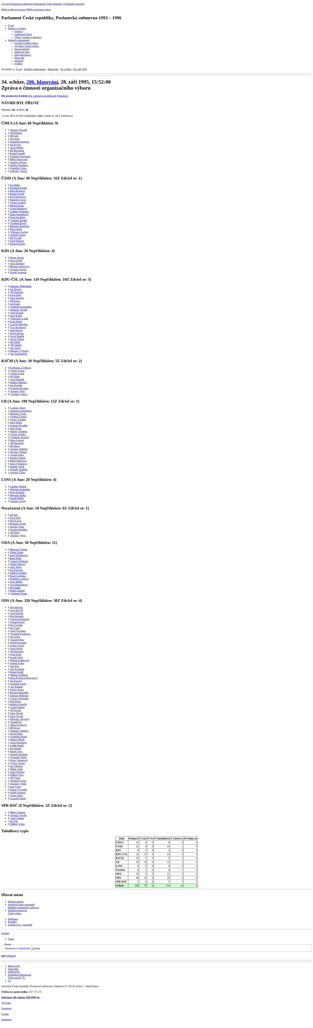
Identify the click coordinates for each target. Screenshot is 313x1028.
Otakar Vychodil (18, 789)
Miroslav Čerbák (18, 549)
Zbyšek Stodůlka (18, 529)
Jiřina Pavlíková (18, 725)
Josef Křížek (16, 147)
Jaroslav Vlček (18, 535)
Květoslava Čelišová (20, 367)
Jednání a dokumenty (19, 40)
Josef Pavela (16, 330)
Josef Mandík (17, 379)
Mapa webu (14, 966)
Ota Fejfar (15, 636)
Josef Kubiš (16, 315)
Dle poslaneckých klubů (14, 96)
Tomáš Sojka (17, 455)
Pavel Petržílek (17, 217)
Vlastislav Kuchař (19, 437)
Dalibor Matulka (18, 382)
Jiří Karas (15, 301)
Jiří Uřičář (15, 342)
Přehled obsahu (16, 901)
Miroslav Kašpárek (20, 489)
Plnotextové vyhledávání (17, 948)
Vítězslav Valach (18, 171)
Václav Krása (17, 689)
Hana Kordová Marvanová (23, 678)
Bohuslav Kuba (18, 523)
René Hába (15, 558)
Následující (62, 96)
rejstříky (18, 63)
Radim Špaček (17, 590)
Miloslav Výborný (19, 351)
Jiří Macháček (17, 150)
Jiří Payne (15, 728)
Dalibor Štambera (19, 165)
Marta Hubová (17, 564)
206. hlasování (42, 82)
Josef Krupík (16, 312)
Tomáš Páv (16, 722)
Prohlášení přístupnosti (19, 974)
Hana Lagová (17, 440)
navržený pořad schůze (26, 43)
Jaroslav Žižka (17, 472)
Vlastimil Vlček (18, 780)
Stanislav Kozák (18, 309)
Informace (13, 919)
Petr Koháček (17, 669)
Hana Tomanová (18, 760)
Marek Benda (17, 257)
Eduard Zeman (17, 243)
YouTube (6, 1003)
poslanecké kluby (23, 34)
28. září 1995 (80, 69)
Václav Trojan (17, 763)
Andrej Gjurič (17, 645)
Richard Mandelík (19, 692)
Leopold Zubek (18, 798)
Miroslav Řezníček (19, 226)
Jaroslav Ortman (18, 452)
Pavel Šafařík (17, 336)
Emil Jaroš (15, 654)
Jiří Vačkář (15, 345)
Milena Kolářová (19, 675)
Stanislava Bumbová (20, 411)
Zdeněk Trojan (17, 235)
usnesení (18, 60)
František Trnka (18, 168)
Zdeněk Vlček (17, 466)
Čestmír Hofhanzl (19, 561)
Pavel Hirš (15, 518)
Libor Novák (16, 713)
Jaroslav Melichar (19, 695)
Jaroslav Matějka (19, 449)
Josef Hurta (16, 428)
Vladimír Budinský (20, 619)
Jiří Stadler (15, 587)
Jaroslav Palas (17, 526)
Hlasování (53, 69)
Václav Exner (17, 370)
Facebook (6, 1008)
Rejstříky (12, 922)
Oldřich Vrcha (17, 824)
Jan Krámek (16, 686)
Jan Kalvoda (16, 570)
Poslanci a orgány (17, 28)
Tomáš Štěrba (17, 498)
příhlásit (11, 956)
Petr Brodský (17, 616)
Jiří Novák (15, 710)
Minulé (52, 96)
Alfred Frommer (18, 642)
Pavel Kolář (16, 260)
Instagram (6, 1019)
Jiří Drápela (16, 133)
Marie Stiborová (18, 460)
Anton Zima (16, 795)
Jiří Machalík (17, 443)
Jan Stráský (16, 748)
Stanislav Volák (18, 783)
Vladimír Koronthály (21, 306)
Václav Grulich (18, 202)
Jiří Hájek (15, 376)
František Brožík (18, 188)
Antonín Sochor (18, 269)
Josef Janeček (17, 298)
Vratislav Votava (18, 394)
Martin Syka (16, 751)
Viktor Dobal (16, 552)
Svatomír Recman (19, 388)
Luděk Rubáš (17, 745)
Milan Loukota (17, 812)
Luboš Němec (17, 707)
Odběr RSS (14, 972)
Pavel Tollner (17, 339)
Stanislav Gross (18, 199)
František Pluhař (18, 736)
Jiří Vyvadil (16, 238)
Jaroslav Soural (17, 458)
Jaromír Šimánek (19, 754)
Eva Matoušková (19, 584)
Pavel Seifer (16, 229)
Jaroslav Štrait (17, 391)
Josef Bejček (16, 613)
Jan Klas (14, 666)
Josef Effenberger (19, 555)
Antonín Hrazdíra (19, 425)
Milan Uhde (16, 769)
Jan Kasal (15, 304)
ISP (3, 956)
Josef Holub (16, 648)
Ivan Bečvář (16, 610)
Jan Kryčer (15, 144)
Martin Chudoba (18, 431)
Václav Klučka (18, 434)
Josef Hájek (16, 422)
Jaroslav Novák (18, 815)
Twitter (5, 1014)
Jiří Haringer (16, 292)
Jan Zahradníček (18, 354)
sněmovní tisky (22, 52)
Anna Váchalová (18, 463)
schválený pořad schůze (26, 46)
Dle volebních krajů (38, 96)
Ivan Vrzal (15, 786)
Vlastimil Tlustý (18, 757)
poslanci (18, 31)
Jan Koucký (16, 681)
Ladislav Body (18, 408)
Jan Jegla (15, 138)
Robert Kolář (16, 672)
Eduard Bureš (17, 622)
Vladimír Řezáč (18, 223)
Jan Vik (14, 821)
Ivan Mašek (16, 581)
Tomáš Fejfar (17, 639)
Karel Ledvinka (18, 576)
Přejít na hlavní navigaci (13, 9)
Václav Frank (17, 373)
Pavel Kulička (17, 492)
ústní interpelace (22, 55)
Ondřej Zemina (17, 792)
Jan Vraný (15, 348)
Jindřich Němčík (18, 704)
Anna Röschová (18, 742)
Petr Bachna (16, 607)
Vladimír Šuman (18, 593)
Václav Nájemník (19, 698)
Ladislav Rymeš (18, 220)
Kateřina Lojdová (19, 579)
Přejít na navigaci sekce (39, 9)
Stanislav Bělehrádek (20, 286)
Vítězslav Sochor (19, 232)
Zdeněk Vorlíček (18, 469)
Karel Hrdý (16, 295)
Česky (11, 939)
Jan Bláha (15, 185)
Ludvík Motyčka (19, 324)
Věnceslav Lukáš (19, 318)
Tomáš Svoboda (18, 272)
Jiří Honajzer (16, 651)
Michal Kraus (17, 205)
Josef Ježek (15, 567)
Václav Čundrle (18, 419)
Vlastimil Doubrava (20, 634)
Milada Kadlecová (19, 660)
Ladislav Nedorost (19, 211)
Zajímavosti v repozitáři (20, 925)
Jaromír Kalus (17, 663)
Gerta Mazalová (18, 208)
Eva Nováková (18, 327)
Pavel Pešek (16, 733)
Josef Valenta (17, 818)
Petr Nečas (15, 701)
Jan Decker (15, 289)
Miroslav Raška (18, 495)
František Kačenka (19, 141)
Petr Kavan (15, 521)
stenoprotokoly (22, 49)
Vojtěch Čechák (18, 416)
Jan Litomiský (17, 263)
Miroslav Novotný (19, 719)
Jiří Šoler (14, 532)
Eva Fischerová (18, 196)
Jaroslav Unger (18, 501)
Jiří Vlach (15, 778)
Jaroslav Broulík (18, 130)
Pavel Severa (17, 333)
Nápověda (13, 969)
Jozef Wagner (17, 241)
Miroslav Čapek (18, 413)
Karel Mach (16, 321)
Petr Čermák (16, 625)
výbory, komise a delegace (28, 37)
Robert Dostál (17, 194)
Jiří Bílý (14, 515)
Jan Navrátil (16, 385)
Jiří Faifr (14, 136)
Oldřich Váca (17, 775)
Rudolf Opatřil (17, 153)
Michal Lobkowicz (19, 266)
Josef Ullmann (17, 772)
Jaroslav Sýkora (18, 162)
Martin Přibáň (17, 739)
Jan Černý (15, 628)
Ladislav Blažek (18, 486)
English (5, 933)
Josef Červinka (18, 631)
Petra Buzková (17, 191)
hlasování (19, 57)
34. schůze (65, 69)
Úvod (11, 25)
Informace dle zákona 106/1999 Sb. (20, 997)
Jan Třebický (16, 766)
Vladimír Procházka (20, 156)
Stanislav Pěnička (19, 731)
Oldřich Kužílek (18, 573)
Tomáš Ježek (16, 657)
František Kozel (18, 684)
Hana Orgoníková (19, 214)
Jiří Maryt (15, 446)
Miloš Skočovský (19, 159)
